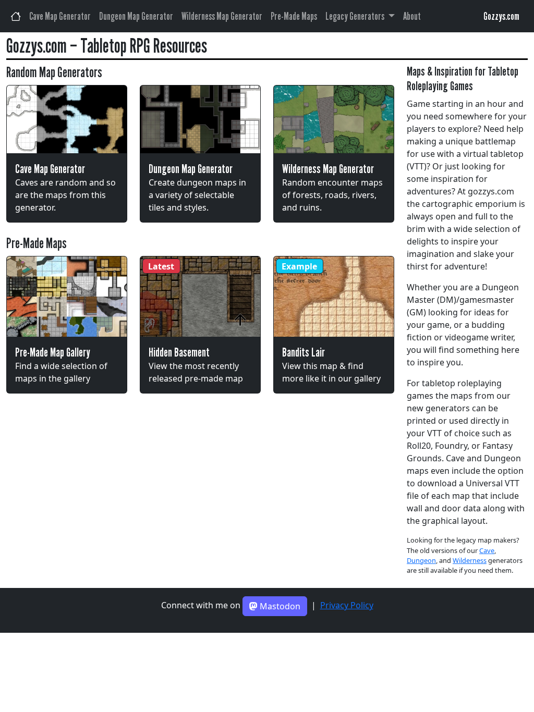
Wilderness (470, 560)
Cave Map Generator (60, 16)
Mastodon (279, 606)
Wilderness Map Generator (221, 16)
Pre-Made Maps (294, 16)
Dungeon (421, 560)
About (412, 16)
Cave (486, 550)
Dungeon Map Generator (136, 16)
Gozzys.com (501, 16)
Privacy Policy (346, 605)
